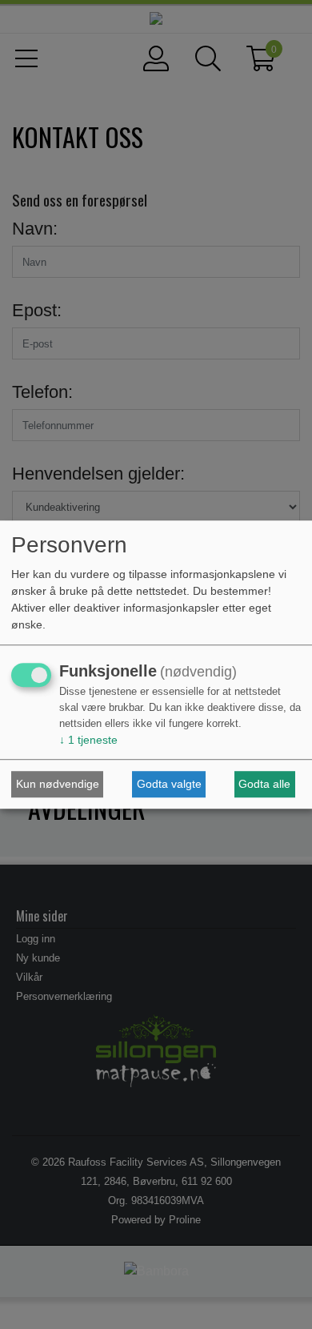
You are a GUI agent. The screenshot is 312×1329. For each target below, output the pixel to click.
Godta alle (264, 783)
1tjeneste (88, 740)
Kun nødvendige (57, 783)
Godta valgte (169, 783)
